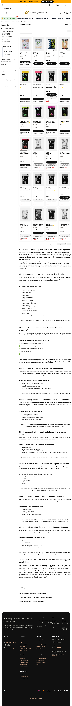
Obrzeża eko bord (24, 676)
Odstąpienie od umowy (25, 648)
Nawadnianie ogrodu (7, 36)
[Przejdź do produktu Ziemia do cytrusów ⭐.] (25, 76)
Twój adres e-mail (56, 646)
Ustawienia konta (24, 666)
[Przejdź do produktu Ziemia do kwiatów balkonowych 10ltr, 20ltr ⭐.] (38, 76)
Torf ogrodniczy (7, 48)
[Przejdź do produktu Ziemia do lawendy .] (64, 179)
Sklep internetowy (35, 698)
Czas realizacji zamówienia (26, 640)
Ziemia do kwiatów (8, 49)
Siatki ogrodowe (6, 41)
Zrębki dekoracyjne (8, 56)
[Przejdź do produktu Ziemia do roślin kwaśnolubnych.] (38, 112)
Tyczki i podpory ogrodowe (8, 44)
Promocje (3, 64)
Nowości (3, 62)
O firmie (21, 674)
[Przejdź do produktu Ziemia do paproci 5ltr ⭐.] (64, 76)
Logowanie (22, 658)
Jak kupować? (39, 640)
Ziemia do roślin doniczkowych (7, 53)
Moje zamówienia (24, 662)
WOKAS (6, 86)
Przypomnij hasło (24, 660)
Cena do (12, 77)
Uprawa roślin (5, 39)
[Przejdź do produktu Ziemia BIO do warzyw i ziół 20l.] (64, 44)
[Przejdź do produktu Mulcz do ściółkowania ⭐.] (51, 144)
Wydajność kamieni (41, 658)
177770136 (52, 5)
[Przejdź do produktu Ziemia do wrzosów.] (25, 144)
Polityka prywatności (41, 644)
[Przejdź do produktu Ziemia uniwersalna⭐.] (51, 214)
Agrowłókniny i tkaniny (7, 31)
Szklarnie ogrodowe (7, 43)
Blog (37, 664)
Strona (58, 31)
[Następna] (69, 1)
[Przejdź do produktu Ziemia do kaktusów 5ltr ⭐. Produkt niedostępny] (51, 179)
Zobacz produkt (25, 62)
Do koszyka (51, 63)
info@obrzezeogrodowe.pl (64, 5)
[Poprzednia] (2, 1)
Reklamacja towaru (24, 650)
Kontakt (21, 685)
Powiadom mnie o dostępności (51, 97)
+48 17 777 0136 (10, 642)
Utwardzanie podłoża (6, 61)
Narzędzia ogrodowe (6, 57)
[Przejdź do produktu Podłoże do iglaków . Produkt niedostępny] (64, 144)
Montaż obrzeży (40, 660)
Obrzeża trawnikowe (24, 678)
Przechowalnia (23, 664)
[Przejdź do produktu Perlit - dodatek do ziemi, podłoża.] (38, 44)
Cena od (4, 77)
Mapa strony (23, 681)
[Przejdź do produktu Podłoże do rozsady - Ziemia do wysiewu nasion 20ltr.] (51, 44)
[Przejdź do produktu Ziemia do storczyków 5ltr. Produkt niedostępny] (25, 214)
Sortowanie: (22, 29)
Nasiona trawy (5, 38)
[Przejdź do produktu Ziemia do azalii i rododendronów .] (51, 112)
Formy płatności (23, 644)
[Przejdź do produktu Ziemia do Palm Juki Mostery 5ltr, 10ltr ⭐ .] (51, 76)
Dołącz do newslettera (59, 648)
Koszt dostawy (23, 646)
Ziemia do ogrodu (8, 51)
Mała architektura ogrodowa (7, 28)
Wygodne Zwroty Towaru (25, 642)
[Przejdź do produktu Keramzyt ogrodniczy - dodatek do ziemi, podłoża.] (25, 44)
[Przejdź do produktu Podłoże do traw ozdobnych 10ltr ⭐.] (25, 112)
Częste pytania (39, 642)
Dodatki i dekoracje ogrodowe (8, 59)
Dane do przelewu (24, 683)
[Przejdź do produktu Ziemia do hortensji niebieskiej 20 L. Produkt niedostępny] (25, 179)
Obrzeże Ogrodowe (5, 21)
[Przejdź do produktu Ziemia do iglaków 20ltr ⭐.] (64, 112)
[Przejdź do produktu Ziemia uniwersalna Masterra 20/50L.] (38, 214)
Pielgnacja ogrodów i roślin (16, 21)
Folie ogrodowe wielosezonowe (6, 34)
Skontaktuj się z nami (47, 1)
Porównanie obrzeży (41, 662)
